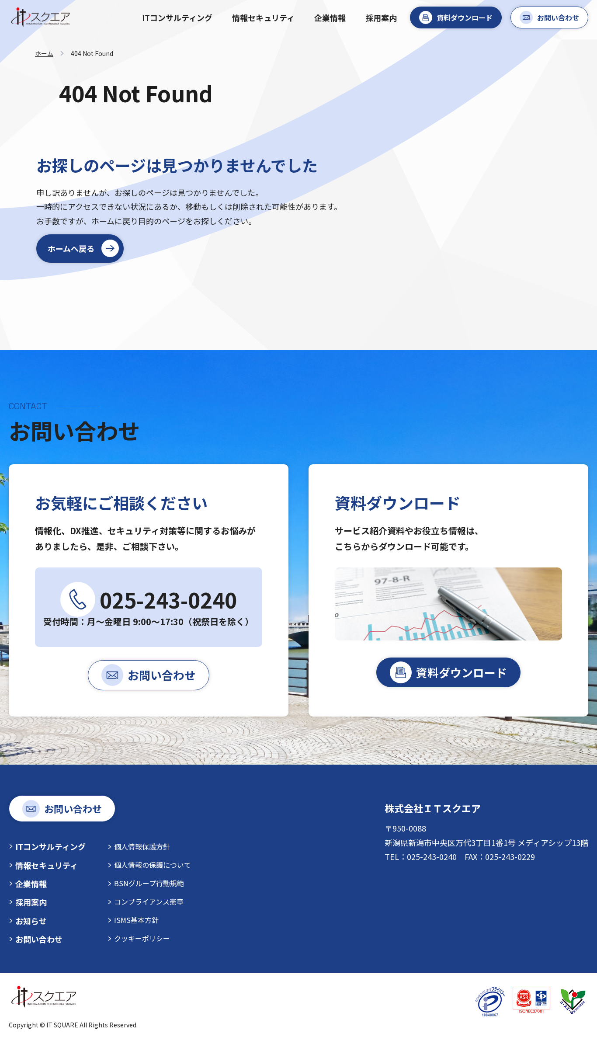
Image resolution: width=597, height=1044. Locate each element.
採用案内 (381, 17)
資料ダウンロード (465, 17)
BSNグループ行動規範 (149, 883)
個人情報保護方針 (142, 846)
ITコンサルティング (177, 17)
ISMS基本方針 (136, 920)
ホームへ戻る (71, 248)
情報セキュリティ (263, 17)
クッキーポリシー (142, 938)
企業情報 (330, 17)
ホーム (44, 53)
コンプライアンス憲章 (149, 901)
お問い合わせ (558, 17)
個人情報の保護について (152, 865)
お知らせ (31, 920)
